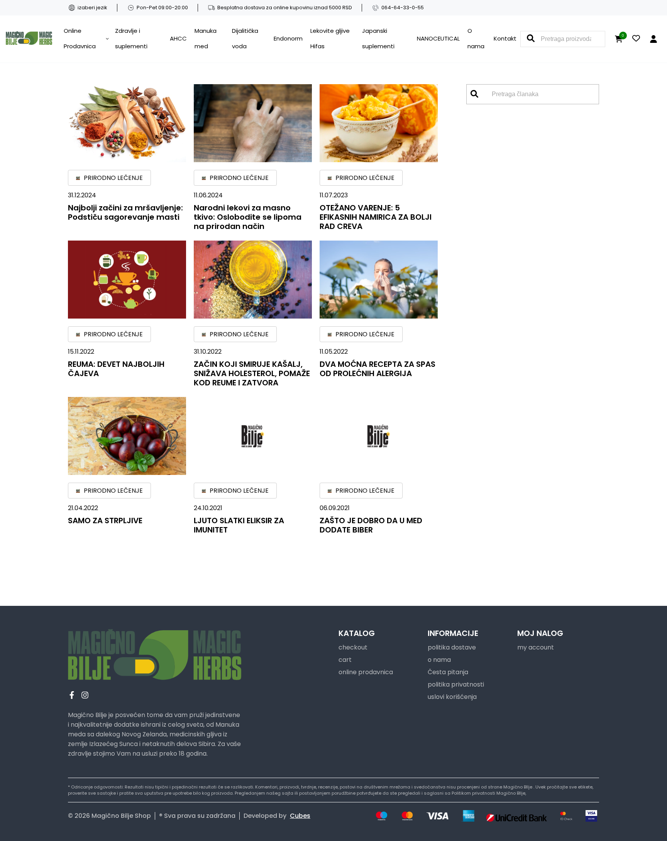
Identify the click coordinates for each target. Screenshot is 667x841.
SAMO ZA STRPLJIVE (105, 520)
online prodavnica (366, 672)
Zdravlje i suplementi (131, 38)
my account (535, 647)
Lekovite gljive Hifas (330, 38)
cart (345, 659)
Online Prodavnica (80, 38)
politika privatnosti (456, 684)
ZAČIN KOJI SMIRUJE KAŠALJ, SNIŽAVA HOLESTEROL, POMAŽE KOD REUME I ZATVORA (252, 373)
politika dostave (452, 647)
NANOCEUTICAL (438, 38)
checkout (353, 647)
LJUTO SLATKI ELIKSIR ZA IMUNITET (239, 525)
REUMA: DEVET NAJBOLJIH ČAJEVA (116, 369)
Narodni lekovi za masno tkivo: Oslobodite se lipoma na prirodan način (247, 217)
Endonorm (288, 38)
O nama (475, 38)
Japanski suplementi (378, 38)
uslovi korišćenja (452, 696)
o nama (439, 659)
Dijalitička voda (245, 38)
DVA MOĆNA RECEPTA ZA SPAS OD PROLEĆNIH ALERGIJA (377, 369)
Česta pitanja (448, 672)
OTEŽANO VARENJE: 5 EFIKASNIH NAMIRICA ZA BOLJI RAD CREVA (376, 217)
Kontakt (505, 38)
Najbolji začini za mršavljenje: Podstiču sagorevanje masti (125, 212)
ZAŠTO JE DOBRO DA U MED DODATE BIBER (371, 525)
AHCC (178, 38)
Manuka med (206, 38)
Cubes (300, 815)
